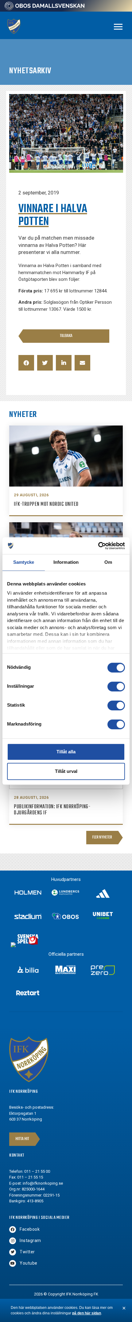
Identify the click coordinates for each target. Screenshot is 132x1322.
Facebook (30, 1229)
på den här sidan (86, 1313)
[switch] (116, 686)
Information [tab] (66, 562)
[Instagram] (12, 1240)
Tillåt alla (66, 751)
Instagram (30, 1240)
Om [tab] (108, 562)
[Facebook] (12, 1229)
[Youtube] (12, 1263)
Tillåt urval (66, 771)
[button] (26, 363)
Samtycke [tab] (23, 562)
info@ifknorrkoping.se (43, 1183)
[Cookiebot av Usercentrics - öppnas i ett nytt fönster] (98, 546)
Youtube (28, 1263)
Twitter (27, 1251)
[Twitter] (12, 1252)
